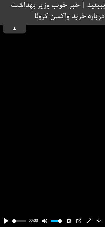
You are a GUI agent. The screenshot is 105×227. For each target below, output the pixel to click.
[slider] (19, 221)
